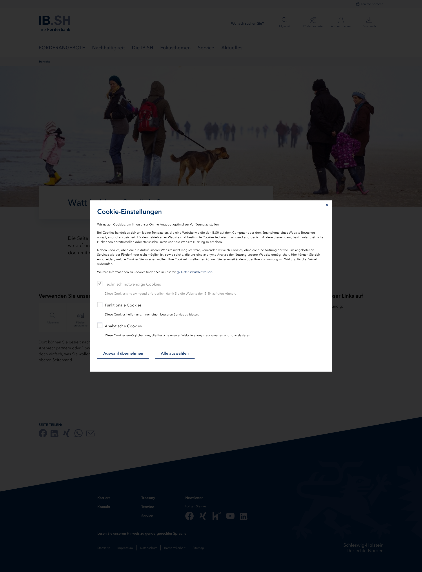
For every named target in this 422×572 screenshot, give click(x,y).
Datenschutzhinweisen (196, 272)
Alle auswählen (175, 353)
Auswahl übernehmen (123, 353)
